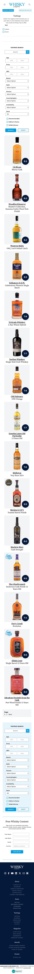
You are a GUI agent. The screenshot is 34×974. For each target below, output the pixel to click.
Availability (10, 105)
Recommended (14, 118)
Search (11, 130)
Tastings (17, 916)
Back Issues (17, 934)
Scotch (17, 924)
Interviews (17, 906)
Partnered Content (17, 904)
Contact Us (17, 885)
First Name (8, 834)
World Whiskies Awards (17, 947)
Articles (17, 902)
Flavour (8, 91)
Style (8, 85)
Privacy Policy (17, 890)
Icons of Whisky (17, 949)
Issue (8, 111)
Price (8, 64)
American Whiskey (17, 937)
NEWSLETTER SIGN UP (25, 10)
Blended (17, 918)
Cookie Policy (17, 892)
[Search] (27, 52)
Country (8, 846)
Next (10, 714)
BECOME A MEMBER (8, 10)
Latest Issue (17, 932)
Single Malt (17, 920)
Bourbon (17, 922)
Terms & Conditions (17, 888)
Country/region (11, 98)
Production (17, 908)
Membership (17, 936)
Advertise (17, 886)
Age (7, 57)
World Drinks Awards (17, 945)
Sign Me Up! (17, 852)
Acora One (27, 968)
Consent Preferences (17, 894)
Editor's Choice (14, 122)
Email (9, 842)
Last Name (8, 838)
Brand (8, 78)
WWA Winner (13, 125)
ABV (7, 71)
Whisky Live (17, 957)
